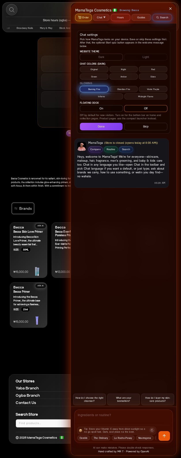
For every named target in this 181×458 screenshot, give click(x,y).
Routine (111, 149)
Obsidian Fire (123, 89)
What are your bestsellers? (123, 399)
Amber (124, 76)
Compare (95, 149)
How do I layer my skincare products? (157, 399)
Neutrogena (144, 438)
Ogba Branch (28, 395)
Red (153, 69)
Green (94, 76)
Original (94, 69)
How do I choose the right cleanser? (89, 399)
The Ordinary (101, 438)
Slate (153, 76)
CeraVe (84, 438)
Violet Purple (153, 89)
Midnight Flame (145, 96)
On (101, 108)
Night (123, 69)
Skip (146, 126)
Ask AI (41, 226)
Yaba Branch (27, 388)
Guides (141, 17)
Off (146, 108)
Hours (120, 17)
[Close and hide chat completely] (171, 9)
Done (101, 126)
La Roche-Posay (123, 438)
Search (126, 149)
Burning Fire (94, 89)
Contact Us (26, 402)
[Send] (164, 436)
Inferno (101, 96)
